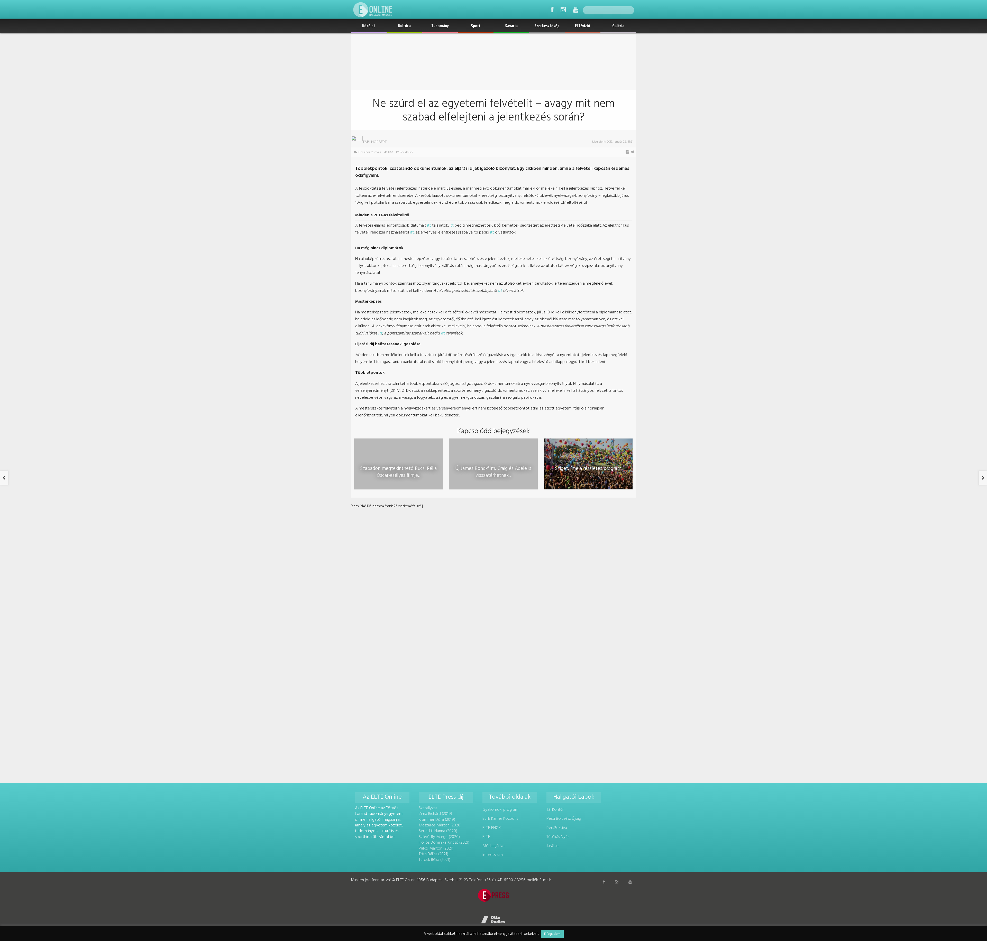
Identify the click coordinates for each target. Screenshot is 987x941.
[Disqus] (493, 574)
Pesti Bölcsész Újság (563, 818)
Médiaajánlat (493, 846)
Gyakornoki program (500, 809)
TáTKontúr (555, 809)
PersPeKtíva (556, 828)
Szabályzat (428, 808)
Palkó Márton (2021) (436, 848)
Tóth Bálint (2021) (433, 854)
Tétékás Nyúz (557, 837)
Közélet (368, 26)
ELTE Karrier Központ (500, 818)
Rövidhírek (406, 152)
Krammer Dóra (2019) (437, 819)
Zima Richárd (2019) (435, 813)
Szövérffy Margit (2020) (439, 837)
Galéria (618, 26)
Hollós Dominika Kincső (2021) (444, 842)
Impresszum (492, 855)
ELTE (486, 837)
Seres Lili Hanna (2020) (438, 831)
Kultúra (404, 26)
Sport (476, 26)
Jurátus (552, 846)
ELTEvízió (582, 26)
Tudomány (440, 26)
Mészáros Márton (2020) (440, 825)
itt (429, 225)
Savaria (511, 26)
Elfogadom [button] (552, 934)
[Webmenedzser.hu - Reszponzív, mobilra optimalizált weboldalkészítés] (493, 919)
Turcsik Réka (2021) (434, 859)
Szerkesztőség (547, 26)
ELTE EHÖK (491, 828)
